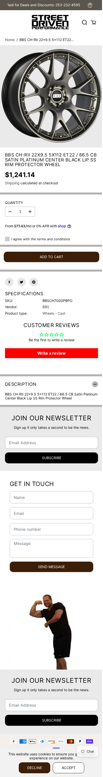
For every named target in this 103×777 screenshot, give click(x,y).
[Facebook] (9, 282)
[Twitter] (21, 282)
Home (9, 40)
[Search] (84, 22)
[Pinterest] (34, 282)
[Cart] (93, 22)
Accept (69, 768)
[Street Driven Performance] (50, 22)
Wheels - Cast (53, 313)
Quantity (14, 203)
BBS (45, 307)
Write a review (51, 353)
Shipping (12, 183)
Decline (34, 768)
